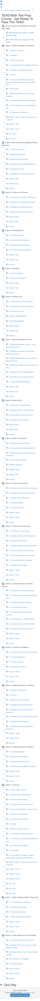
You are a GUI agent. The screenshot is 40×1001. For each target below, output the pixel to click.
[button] (1, 2)
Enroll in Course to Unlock (20, 995)
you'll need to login (28, 992)
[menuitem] (1, 5)
